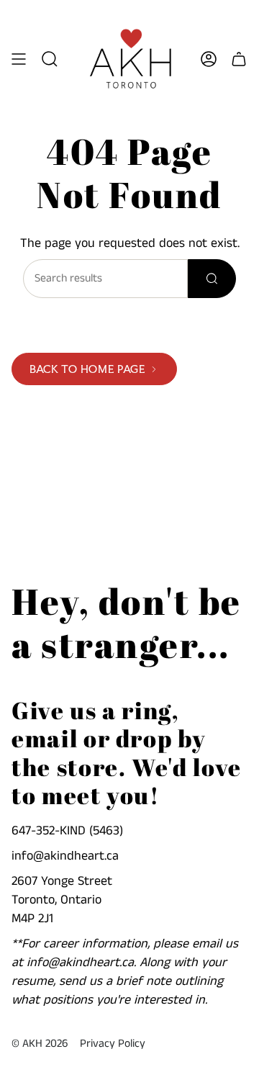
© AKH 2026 (40, 1044)
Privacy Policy (112, 1044)
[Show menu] (18, 59)
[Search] (212, 278)
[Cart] (239, 59)
